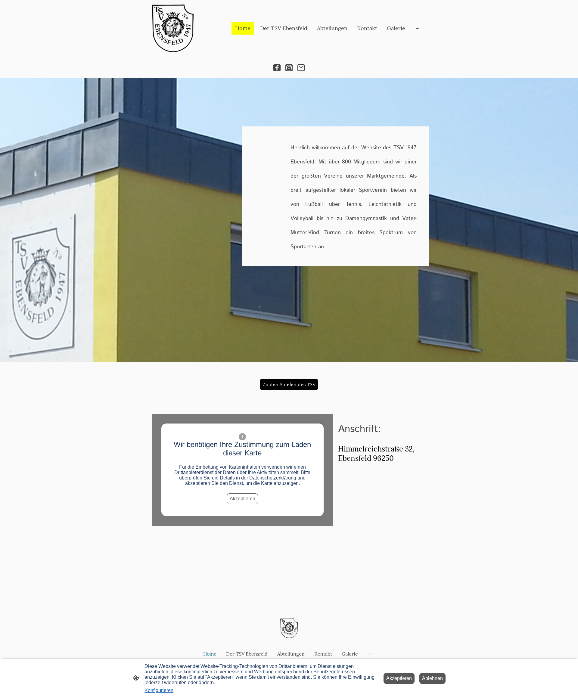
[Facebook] (277, 67)
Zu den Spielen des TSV (289, 384)
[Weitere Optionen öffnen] (417, 28)
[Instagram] (289, 67)
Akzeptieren (242, 498)
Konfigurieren (158, 690)
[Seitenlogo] (173, 28)
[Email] (301, 67)
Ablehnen (432, 678)
